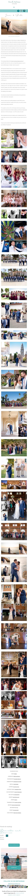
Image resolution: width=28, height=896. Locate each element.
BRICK (15, 773)
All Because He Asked (17, 781)
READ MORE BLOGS (14, 845)
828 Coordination (17, 776)
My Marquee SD (16, 794)
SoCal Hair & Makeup (17, 812)
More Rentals (16, 784)
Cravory (15, 799)
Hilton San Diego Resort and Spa (17, 61)
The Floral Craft (15, 810)
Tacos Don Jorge (16, 786)
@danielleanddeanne (14, 883)
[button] (14, 7)
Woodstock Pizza (18, 789)
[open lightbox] (14, 26)
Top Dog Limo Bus (17, 802)
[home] (14, 2)
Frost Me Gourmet (16, 797)
